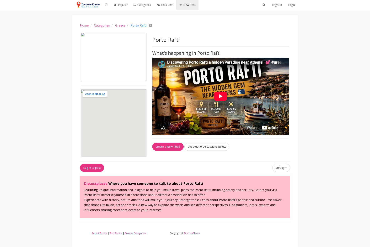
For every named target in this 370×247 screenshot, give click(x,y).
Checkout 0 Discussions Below (207, 146)
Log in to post (92, 167)
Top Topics (116, 233)
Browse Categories (135, 233)
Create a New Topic (168, 146)
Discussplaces (95, 183)
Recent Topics (99, 233)
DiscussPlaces (192, 233)
